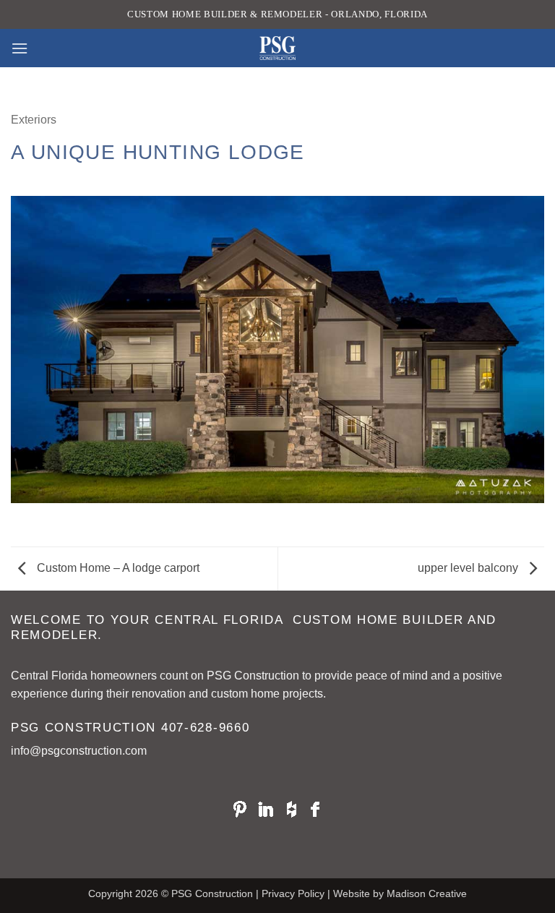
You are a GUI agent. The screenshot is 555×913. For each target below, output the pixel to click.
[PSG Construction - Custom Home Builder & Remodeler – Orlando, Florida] (277, 48)
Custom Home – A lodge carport (116, 568)
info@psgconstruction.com (79, 751)
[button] (19, 48)
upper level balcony (469, 568)
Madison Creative (427, 893)
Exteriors (33, 119)
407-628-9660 (205, 727)
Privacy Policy (293, 893)
